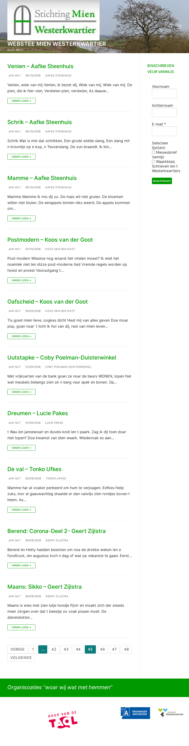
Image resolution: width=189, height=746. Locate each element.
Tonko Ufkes (55, 478)
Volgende (21, 657)
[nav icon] (179, 26)
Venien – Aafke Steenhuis (40, 66)
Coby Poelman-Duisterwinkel (68, 366)
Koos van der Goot (59, 249)
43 (66, 649)
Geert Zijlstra (56, 540)
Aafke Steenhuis (57, 75)
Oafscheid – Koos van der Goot (47, 301)
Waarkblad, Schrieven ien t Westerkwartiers (166, 166)
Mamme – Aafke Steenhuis (42, 178)
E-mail (159, 124)
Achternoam (162, 105)
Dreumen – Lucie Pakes (37, 413)
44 (78, 649)
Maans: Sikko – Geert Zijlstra (44, 586)
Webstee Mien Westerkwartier (56, 43)
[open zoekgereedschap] (171, 26)
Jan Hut (14, 75)
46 (102, 649)
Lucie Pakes (53, 422)
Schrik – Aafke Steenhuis (39, 122)
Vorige (17, 649)
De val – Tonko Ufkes (34, 469)
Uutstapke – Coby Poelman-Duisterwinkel (61, 357)
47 (114, 649)
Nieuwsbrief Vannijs (164, 154)
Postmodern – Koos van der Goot (50, 239)
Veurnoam (160, 86)
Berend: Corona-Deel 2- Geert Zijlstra (56, 531)
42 (53, 649)
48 (126, 649)
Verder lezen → (21, 100)
